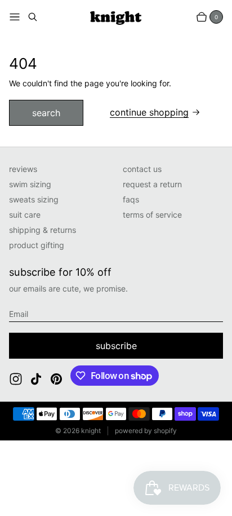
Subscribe (116, 345)
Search (46, 112)
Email (18, 314)
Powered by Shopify (146, 430)
